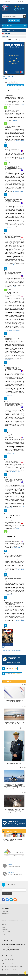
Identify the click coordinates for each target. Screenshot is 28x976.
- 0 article (15, 20)
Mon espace (23, 1)
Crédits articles (5, 913)
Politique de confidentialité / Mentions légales (12, 920)
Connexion (7, 1)
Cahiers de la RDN (6, 931)
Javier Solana (14, 151)
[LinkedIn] (16, 82)
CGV (3, 918)
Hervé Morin (8, 127)
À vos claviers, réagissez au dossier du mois (13, 661)
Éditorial (5, 36)
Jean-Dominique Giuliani (16, 405)
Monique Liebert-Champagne (13, 370)
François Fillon (14, 111)
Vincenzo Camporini (16, 275)
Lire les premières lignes (18, 191)
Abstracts (7, 33)
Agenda (10, 864)
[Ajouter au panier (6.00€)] (5, 597)
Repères (4, 936)
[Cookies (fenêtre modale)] (25, 973)
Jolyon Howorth (9, 437)
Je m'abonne (6, 894)
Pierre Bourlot (8, 339)
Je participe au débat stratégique (14, 657)
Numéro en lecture (8, 30)
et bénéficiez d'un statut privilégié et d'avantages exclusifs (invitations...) (16, 824)
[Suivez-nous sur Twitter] (7, 899)
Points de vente (5, 915)
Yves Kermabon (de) (10, 237)
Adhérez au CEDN (13, 821)
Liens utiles (11, 872)
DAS (6, 580)
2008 (16, 39)
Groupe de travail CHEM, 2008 (12, 604)
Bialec (8, 975)
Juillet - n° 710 (8, 39)
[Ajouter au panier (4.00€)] (5, 145)
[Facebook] (9, 82)
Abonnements (5, 911)
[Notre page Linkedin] (11, 899)
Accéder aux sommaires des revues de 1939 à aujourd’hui (13, 840)
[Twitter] (13, 82)
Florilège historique (6, 934)
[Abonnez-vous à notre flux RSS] (15, 899)
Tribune (3, 927)
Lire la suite (21, 104)
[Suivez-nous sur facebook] (3, 899)
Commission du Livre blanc (12, 541)
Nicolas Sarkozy (9, 95)
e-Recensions (5, 929)
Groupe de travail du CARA (11, 462)
